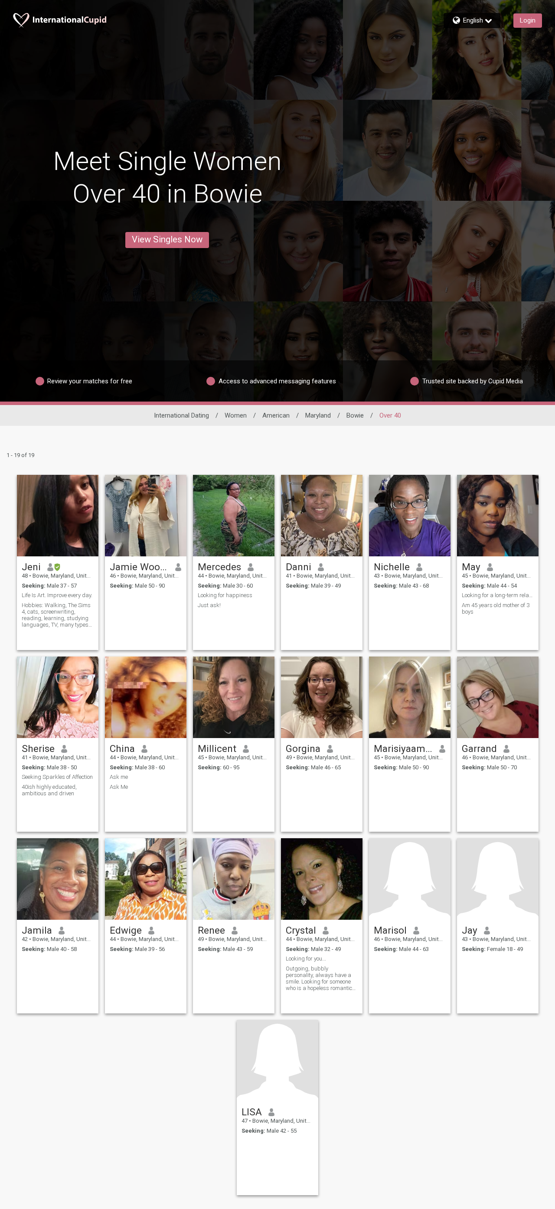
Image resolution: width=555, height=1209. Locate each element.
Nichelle (392, 566)
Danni (298, 566)
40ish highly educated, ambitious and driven (49, 790)
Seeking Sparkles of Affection (57, 777)
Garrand (479, 748)
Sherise (38, 748)
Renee (211, 930)
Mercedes (219, 566)
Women (236, 415)
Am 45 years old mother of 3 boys (495, 608)
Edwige (126, 930)
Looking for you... (306, 958)
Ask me (119, 777)
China (122, 748)
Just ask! (209, 605)
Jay (469, 930)
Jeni (31, 566)
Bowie (355, 415)
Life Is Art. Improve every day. (57, 595)
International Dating (181, 415)
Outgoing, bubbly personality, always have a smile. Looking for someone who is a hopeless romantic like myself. (319, 978)
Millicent (217, 748)
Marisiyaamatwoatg (403, 748)
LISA (252, 1112)
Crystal (301, 930)
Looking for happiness (225, 595)
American (276, 415)
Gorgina (303, 748)
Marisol (390, 930)
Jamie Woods (139, 566)
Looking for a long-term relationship (498, 595)
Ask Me (119, 787)
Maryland (318, 415)
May (471, 566)
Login (527, 20)
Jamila (37, 930)
